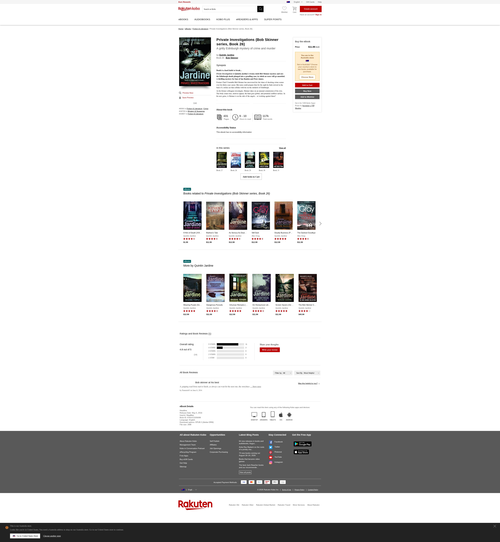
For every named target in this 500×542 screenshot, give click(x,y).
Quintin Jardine (226, 55)
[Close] (494, 526)
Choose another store (52, 536)
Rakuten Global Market (265, 505)
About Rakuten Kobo (188, 441)
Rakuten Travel (284, 505)
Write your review (269, 350)
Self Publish (214, 441)
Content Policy (313, 490)
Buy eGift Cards (186, 459)
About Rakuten (313, 505)
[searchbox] (233, 9)
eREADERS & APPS (247, 19)
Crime (205, 109)
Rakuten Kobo (189, 9)
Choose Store (307, 77)
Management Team (188, 445)
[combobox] (282, 373)
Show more (255, 386)
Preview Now (188, 93)
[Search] (260, 9)
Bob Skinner (232, 58)
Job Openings (215, 448)
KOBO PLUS (223, 19)
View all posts (245, 472)
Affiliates (213, 445)
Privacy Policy (299, 490)
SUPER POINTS (273, 19)
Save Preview (187, 97)
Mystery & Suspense (196, 111)
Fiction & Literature (194, 109)
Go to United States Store (27, 536)
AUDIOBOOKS (202, 19)
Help (320, 2)
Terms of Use (286, 490)
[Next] (320, 224)
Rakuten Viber (248, 505)
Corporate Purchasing (219, 452)
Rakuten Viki (234, 505)
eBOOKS (184, 19)
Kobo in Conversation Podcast (192, 448)
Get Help (183, 463)
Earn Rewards (184, 2)
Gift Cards (310, 2)
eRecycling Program (188, 452)
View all (282, 148)
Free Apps (184, 456)
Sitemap (183, 467)
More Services (299, 505)
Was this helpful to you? (308, 383)
